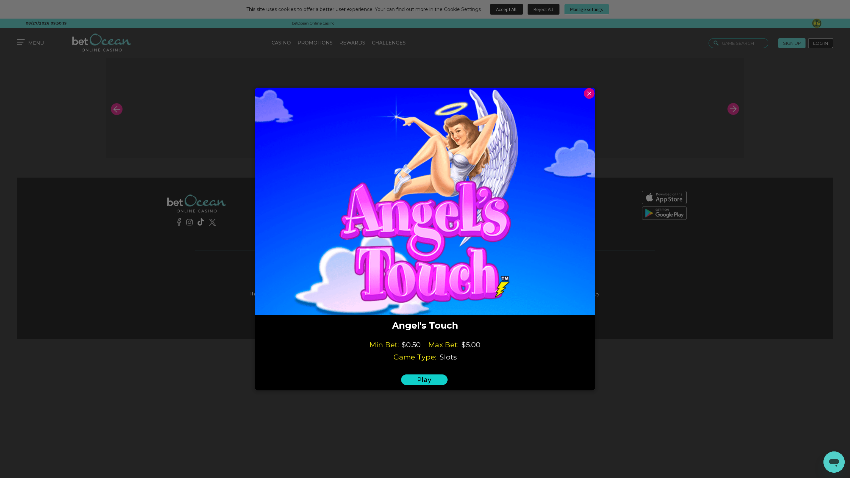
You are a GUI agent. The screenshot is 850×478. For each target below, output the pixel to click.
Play (424, 380)
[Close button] (589, 93)
